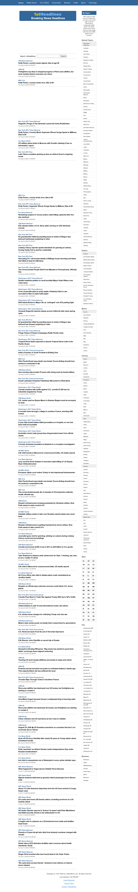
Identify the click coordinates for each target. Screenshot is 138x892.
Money (85, 177)
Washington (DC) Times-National (30, 278)
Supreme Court (87, 212)
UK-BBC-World (23, 451)
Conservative (56, 3)
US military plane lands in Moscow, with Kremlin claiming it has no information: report (45, 144)
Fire (84, 115)
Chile (84, 395)
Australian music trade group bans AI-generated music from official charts (45, 434)
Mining (85, 174)
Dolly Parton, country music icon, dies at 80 (36, 82)
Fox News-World (24, 141)
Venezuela (86, 415)
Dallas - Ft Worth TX (88, 660)
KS (88, 579)
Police (85, 195)
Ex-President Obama (87, 275)
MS (84, 590)
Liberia (85, 368)
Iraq (84, 523)
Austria (85, 469)
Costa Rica (86, 401)
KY (93, 579)
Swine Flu (86, 215)
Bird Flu (85, 63)
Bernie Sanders (87, 290)
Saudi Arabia (87, 542)
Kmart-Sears (86, 771)
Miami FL (86, 697)
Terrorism (86, 224)
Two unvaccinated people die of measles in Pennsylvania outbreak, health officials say (45, 493)
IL (88, 576)
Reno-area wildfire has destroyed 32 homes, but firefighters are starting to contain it (47, 708)
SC (88, 609)
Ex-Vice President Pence (88, 286)
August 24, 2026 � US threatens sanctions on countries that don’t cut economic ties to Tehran (46, 728)
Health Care (86, 121)
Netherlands (86, 493)
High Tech (86, 124)
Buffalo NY (86, 646)
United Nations (87, 236)
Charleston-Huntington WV (87, 650)
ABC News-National (25, 767)
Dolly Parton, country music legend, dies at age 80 (38, 63)
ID (83, 576)
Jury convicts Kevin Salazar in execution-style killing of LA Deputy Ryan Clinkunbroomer (45, 462)
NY (93, 598)
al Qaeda (85, 48)
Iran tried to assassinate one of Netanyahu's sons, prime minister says (47, 760)
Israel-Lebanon (87, 532)
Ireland (85, 487)
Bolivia (85, 386)
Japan (85, 433)
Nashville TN (87, 708)
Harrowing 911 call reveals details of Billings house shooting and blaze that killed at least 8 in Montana (47, 259)
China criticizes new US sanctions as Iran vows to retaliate (42, 718)
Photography (87, 192)
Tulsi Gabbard (87, 268)
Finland (85, 475)
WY (94, 620)
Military (85, 171)
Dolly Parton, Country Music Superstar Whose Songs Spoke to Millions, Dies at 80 (47, 133)
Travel (85, 230)
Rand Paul (86, 279)
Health (76, 3)
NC (84, 601)
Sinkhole (85, 203)
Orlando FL (86, 716)
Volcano (85, 239)
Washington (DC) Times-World (29, 387)
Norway (85, 496)
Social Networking (88, 207)
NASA (85, 180)
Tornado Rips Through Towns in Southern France (38, 679)
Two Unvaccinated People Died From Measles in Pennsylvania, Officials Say (47, 270)
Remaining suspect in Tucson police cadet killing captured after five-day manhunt (46, 215)
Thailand (85, 460)
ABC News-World (24, 775)
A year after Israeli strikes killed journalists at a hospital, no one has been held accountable (45, 423)
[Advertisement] (48, 37)
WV (89, 620)
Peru (84, 413)
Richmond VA (87, 736)
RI (83, 609)
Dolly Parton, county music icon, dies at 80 (35, 197)
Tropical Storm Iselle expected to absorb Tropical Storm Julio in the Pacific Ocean (45, 342)
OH (93, 601)
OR (89, 605)
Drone (85, 87)
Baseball (85, 318)
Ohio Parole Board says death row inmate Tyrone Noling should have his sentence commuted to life (46, 482)
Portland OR (86, 728)
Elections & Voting (88, 103)
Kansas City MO (88, 679)
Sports (83, 3)
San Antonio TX (87, 742)
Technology (93, 3)
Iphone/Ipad (86, 136)
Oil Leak (85, 189)
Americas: (86, 380)
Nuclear (85, 183)
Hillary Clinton (87, 265)
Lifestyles (86, 150)
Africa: (85, 359)
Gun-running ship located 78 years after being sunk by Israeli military (46, 372)
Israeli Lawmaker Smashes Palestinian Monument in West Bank (44, 380)
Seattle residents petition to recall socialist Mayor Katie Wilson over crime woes (45, 281)
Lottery (85, 153)
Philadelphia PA (87, 719)
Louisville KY (87, 691)
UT (93, 612)
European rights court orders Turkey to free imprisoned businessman (46, 472)
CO (93, 565)
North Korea (86, 442)
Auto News (86, 54)
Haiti (84, 406)
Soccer (85, 347)
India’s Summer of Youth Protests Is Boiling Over (38, 352)
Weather (85, 245)
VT (83, 616)
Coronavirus (86, 75)
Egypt (85, 362)
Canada (85, 392)
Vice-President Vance (87, 299)
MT (93, 590)
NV (88, 594)
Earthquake (86, 90)
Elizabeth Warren (88, 303)
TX (88, 612)
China (85, 424)
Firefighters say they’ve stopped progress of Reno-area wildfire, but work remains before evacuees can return (46, 72)
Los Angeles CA (88, 688)
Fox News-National (25, 212)
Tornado (85, 227)
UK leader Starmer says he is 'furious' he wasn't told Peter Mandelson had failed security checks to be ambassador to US (46, 811)
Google (85, 768)
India (84, 427)
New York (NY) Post (25, 152)
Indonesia (86, 430)
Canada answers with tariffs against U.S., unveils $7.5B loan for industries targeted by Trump (44, 390)
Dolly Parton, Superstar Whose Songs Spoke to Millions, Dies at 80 (45, 206)
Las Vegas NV (87, 682)
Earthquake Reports (86, 93)
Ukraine (85, 508)
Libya (85, 371)
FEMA (85, 112)
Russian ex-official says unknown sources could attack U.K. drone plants (45, 587)
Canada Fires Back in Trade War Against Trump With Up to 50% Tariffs (46, 597)
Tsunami (85, 233)
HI (93, 572)
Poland (85, 499)
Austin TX (86, 637)
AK (89, 561)
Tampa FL (86, 748)
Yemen (85, 552)
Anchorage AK (87, 631)
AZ (93, 561)
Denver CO (86, 664)
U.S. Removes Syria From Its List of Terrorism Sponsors (41, 631)
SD (93, 609)
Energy (85, 106)
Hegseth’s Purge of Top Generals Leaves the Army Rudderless (44, 123)
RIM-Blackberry (87, 765)
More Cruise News (88, 84)
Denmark (86, 472)
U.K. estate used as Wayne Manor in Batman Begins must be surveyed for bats (47, 401)
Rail (84, 198)
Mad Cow (86, 156)
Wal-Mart (85, 780)
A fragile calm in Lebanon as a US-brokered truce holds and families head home (46, 822)
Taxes (85, 218)
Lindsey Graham (88, 271)
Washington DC (87, 751)
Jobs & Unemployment (87, 140)
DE (93, 568)
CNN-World (22, 501)
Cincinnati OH (87, 656)
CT (83, 568)
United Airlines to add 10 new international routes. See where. (43, 605)
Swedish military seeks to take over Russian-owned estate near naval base (46, 515)
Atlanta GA (86, 634)
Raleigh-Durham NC (88, 732)
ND (89, 601)
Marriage (85, 165)
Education (86, 100)
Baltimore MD (87, 640)
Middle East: (86, 517)
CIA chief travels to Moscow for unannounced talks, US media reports (46, 453)
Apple (85, 762)
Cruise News (87, 81)
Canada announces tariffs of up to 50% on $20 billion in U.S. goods (45, 547)
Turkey (85, 548)
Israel (84, 526)
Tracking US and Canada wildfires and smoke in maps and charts (45, 660)
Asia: (84, 418)
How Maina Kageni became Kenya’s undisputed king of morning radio (46, 699)
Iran (84, 520)
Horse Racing (87, 333)
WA (94, 616)
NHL (84, 342)
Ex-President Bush (88, 263)
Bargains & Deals (88, 60)
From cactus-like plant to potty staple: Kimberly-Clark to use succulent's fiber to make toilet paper (42, 292)
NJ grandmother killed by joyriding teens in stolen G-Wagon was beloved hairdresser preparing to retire (44, 237)
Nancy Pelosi (87, 282)
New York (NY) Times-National (29, 121)
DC (89, 568)
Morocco (85, 365)
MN (94, 587)
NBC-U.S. (21, 80)
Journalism (86, 144)
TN (83, 612)
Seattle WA (86, 745)
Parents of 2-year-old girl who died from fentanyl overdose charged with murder (47, 833)
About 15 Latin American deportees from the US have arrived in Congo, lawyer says (47, 789)
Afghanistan (86, 421)
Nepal (85, 439)
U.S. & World (44, 3)
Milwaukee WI (87, 700)
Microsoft (86, 777)
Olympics (86, 345)
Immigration (86, 133)
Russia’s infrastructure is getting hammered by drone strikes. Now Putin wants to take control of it (45, 526)
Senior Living (87, 200)
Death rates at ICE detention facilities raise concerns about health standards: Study (45, 844)
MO (89, 590)
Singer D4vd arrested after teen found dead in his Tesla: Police (43, 854)
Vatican (85, 514)
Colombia (86, 398)
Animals (85, 51)
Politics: (85, 254)
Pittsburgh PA (87, 726)
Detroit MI (86, 670)
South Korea (87, 445)
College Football (88, 327)
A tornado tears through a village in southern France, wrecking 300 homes (45, 412)
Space (85, 210)
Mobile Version (32, 3)
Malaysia (85, 436)
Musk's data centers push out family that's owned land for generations (47, 623)
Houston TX (86, 673)
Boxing (85, 321)
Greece (85, 484)
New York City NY (88, 714)
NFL (84, 338)
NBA (84, 336)
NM (89, 598)
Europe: (85, 466)
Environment (87, 109)
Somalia (85, 374)
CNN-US (21, 69)
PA (93, 605)
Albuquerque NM (88, 628)
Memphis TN (87, 694)
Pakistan (85, 448)
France (85, 478)
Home (21, 2)
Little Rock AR (87, 685)
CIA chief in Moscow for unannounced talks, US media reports (43, 566)
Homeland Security (88, 127)
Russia (85, 454)
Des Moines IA (87, 667)
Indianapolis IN (87, 676)
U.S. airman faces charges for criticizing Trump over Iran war (42, 614)
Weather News (87, 242)
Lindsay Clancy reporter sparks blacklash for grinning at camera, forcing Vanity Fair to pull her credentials (44, 248)
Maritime (85, 162)
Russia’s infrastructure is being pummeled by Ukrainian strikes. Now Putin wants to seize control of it (46, 504)
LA (83, 583)
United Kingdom (88, 511)
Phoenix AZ (86, 722)
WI (83, 620)
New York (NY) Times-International (30, 350)
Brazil (85, 389)
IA (83, 579)
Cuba (84, 403)
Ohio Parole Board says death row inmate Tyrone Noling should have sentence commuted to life (46, 362)
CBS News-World (24, 370)
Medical (85, 168)
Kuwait (85, 529)
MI (88, 587)
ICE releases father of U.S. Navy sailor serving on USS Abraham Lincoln (44, 226)
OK (84, 605)
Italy (84, 490)
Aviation (85, 57)
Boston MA (86, 643)
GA (89, 572)
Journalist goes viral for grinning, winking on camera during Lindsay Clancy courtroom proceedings (46, 537)
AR (84, 565)
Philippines (86, 451)
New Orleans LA (88, 711)
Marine (85, 159)
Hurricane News (87, 130)
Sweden (85, 505)
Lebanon (86, 535)
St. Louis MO (87, 739)
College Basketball (88, 324)
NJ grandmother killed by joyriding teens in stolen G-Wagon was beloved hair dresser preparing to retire (44, 323)
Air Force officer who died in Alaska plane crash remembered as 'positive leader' (44, 576)
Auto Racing (87, 315)
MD (94, 583)
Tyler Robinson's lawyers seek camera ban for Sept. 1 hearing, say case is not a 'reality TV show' (47, 556)
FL (83, 572)
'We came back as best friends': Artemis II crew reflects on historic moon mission (45, 864)
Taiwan (85, 457)
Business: (86, 759)
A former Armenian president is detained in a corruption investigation (46, 444)
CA (89, 565)
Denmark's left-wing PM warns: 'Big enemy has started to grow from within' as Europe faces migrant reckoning (45, 650)
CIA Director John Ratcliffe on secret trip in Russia (38, 640)
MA (84, 587)
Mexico (85, 409)
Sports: (85, 312)
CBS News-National (25, 61)
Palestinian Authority (86, 539)
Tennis (85, 350)
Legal (85, 147)
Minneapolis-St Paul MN (87, 704)
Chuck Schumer (88, 293)
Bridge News (87, 66)
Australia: (86, 463)
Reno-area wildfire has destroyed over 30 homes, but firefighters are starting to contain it (46, 689)
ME (89, 583)
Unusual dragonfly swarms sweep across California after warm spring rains (46, 312)
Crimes (85, 78)
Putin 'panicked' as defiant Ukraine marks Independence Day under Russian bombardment (45, 750)
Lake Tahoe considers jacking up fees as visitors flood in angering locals (45, 155)
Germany (86, 481)
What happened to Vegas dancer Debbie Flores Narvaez (41, 769)
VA (88, 616)
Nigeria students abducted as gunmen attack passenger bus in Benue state (46, 778)
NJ (83, 598)
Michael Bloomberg (88, 260)
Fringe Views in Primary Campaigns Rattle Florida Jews (40, 333)
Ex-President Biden (88, 257)
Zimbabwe (86, 377)
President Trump (88, 296)
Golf (84, 330)
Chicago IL (86, 653)
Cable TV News (87, 69)
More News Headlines (86, 44)
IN (93, 576)
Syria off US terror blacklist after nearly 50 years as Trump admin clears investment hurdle (47, 739)
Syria (84, 545)
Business (67, 3)
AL (83, 561)
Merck (85, 774)
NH (93, 594)
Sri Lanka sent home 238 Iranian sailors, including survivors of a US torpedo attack (46, 800)
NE (84, 594)
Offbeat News (87, 186)
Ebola (85, 97)
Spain (85, 502)
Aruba (85, 383)
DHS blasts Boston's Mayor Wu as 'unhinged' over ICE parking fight (46, 302)
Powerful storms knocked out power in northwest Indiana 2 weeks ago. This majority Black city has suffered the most (47, 669)
